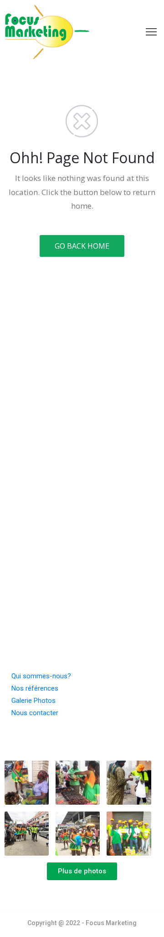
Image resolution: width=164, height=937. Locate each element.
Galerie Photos (33, 700)
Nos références (34, 688)
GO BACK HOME (82, 246)
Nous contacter (34, 713)
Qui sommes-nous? (41, 676)
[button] (82, 871)
